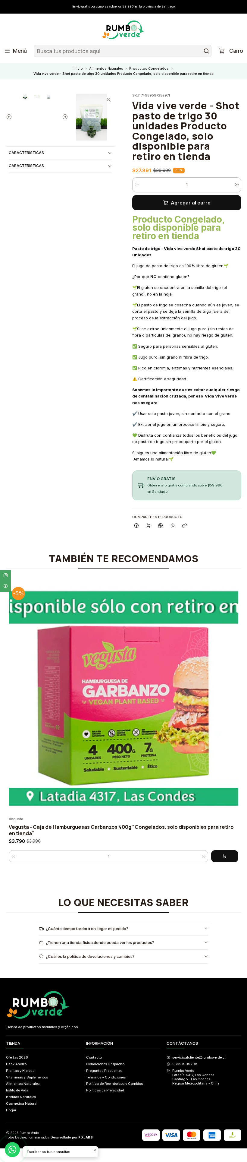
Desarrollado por (72, 1137)
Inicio (78, 68)
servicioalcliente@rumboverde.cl (199, 1057)
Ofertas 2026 (17, 1057)
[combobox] (123, 51)
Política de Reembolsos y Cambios (114, 1083)
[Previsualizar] (232, 697)
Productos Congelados (149, 68)
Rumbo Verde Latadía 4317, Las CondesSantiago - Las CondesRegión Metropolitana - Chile (195, 1077)
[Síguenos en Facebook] (5, 586)
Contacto (94, 1057)
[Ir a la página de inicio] (123, 30)
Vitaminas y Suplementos (27, 1077)
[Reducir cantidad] (137, 185)
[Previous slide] (10, 117)
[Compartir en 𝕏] (148, 525)
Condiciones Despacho (105, 1064)
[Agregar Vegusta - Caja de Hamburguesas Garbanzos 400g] (224, 856)
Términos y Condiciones (106, 1077)
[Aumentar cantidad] (237, 185)
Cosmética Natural (21, 1103)
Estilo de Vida (17, 1090)
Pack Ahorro (16, 1064)
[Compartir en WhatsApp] (160, 525)
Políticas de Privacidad (105, 1090)
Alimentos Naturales (106, 68)
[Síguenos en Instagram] (5, 575)
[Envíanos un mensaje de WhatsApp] (12, 1149)
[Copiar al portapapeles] (184, 525)
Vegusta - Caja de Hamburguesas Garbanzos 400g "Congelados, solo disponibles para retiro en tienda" (121, 830)
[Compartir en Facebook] (136, 525)
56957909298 (184, 1064)
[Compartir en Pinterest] (172, 525)
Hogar (11, 1110)
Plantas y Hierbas (20, 1071)
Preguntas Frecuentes (104, 1071)
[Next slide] (63, 117)
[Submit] (206, 51)
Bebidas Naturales (21, 1097)
